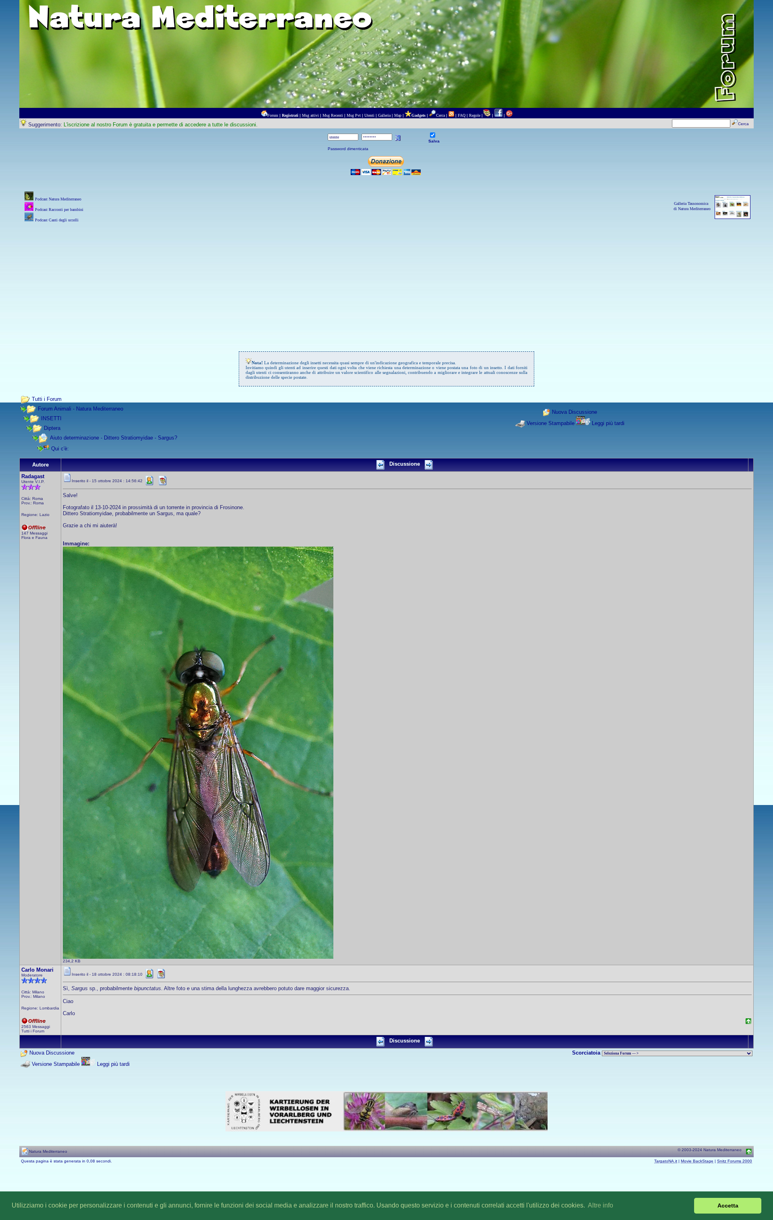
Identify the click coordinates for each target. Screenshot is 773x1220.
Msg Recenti (332, 115)
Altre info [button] (600, 1205)
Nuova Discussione (574, 412)
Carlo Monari (37, 970)
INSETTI (51, 418)
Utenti (369, 115)
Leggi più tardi (608, 423)
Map (397, 115)
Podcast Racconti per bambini (59, 209)
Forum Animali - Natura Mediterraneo (80, 409)
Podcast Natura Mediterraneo (58, 199)
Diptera (52, 428)
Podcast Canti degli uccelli (57, 220)
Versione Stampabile (551, 423)
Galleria (384, 115)
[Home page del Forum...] (264, 115)
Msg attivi (310, 115)
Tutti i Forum (47, 399)
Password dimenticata (348, 149)
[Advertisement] (386, 280)
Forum (272, 115)
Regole (474, 115)
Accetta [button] (727, 1205)
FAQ (461, 115)
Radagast (32, 476)
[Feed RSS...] (451, 115)
